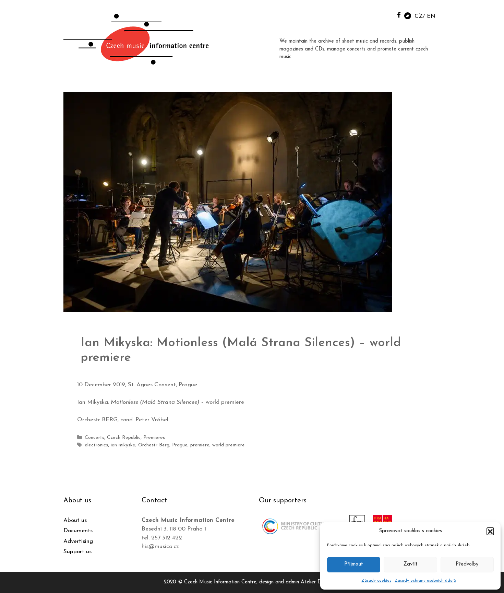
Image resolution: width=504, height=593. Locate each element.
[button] (490, 531)
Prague (180, 445)
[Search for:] (383, 14)
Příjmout (353, 564)
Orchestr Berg (153, 445)
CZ (419, 16)
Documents (78, 531)
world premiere (228, 445)
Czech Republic (124, 437)
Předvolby (467, 564)
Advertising (78, 541)
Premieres (154, 437)
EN (431, 16)
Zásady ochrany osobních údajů (425, 581)
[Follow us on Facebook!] (399, 15)
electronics (96, 445)
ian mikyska (123, 445)
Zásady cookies (376, 581)
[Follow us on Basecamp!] (407, 15)
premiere (199, 445)
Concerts (94, 437)
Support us (77, 552)
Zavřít (411, 564)
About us (75, 520)
